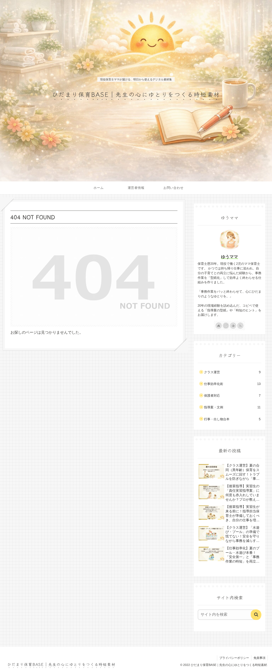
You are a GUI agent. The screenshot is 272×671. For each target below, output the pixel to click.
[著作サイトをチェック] (218, 325)
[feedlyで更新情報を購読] (233, 325)
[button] (256, 614)
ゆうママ (229, 256)
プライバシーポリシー (234, 658)
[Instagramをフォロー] (226, 325)
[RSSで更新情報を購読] (240, 325)
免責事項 (259, 658)
